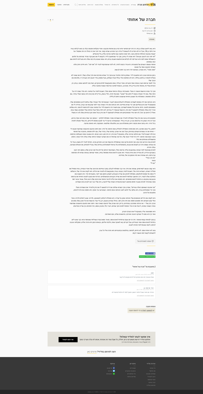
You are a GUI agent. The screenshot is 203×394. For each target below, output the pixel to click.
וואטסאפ (109, 374)
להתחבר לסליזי (146, 310)
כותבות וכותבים (125, 5)
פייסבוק (109, 368)
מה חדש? (152, 371)
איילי (148, 33)
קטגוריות (133, 5)
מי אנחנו (152, 368)
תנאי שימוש (151, 380)
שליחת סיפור (82, 5)
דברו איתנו (90, 5)
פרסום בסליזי (151, 385)
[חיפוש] (75, 4)
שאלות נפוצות (99, 5)
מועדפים (66, 5)
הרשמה (51, 5)
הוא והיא (151, 39)
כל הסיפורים (115, 5)
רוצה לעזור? (151, 377)
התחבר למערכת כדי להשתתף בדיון (145, 280)
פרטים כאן (92, 351)
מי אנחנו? (107, 5)
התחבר (59, 5)
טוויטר (110, 371)
